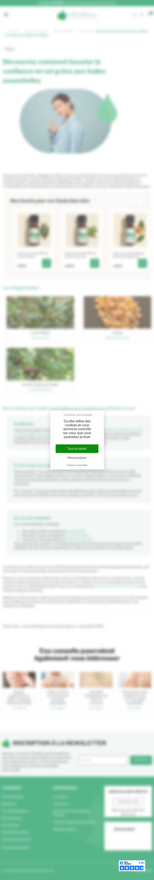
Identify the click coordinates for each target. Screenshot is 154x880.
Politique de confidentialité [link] (77, 465)
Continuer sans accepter (78, 414)
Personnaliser (77, 458)
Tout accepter (77, 448)
